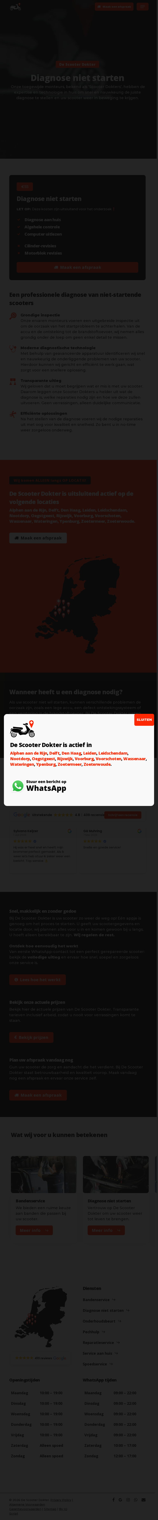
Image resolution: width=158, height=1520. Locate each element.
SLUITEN (144, 720)
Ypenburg (46, 764)
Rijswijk (65, 758)
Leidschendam (112, 753)
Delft (54, 753)
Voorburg (84, 758)
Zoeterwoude (97, 764)
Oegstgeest (43, 758)
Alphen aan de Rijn (28, 753)
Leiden (89, 753)
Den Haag (71, 753)
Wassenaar (134, 758)
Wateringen (22, 764)
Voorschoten (108, 758)
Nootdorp (20, 758)
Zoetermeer (69, 764)
